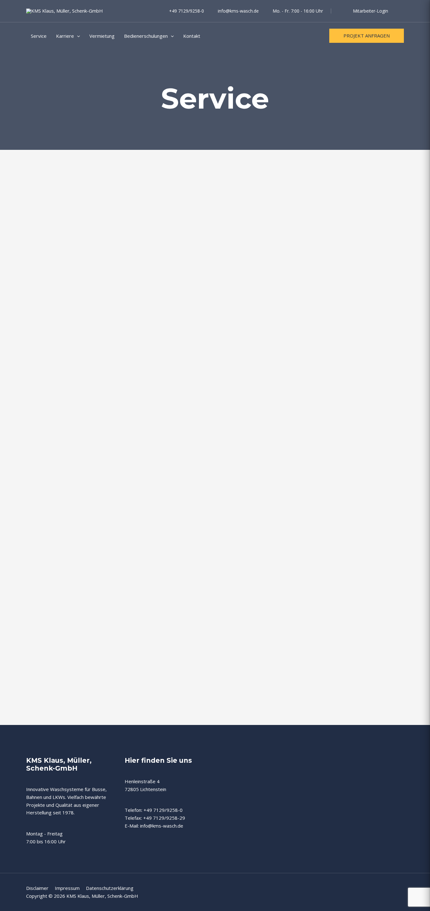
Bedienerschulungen (146, 36)
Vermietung (102, 36)
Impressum (70, 888)
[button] (77, 36)
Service (39, 36)
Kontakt (191, 36)
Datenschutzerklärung (109, 888)
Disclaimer (40, 888)
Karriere (65, 36)
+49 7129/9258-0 (186, 11)
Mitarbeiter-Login (370, 11)
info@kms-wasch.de (238, 11)
